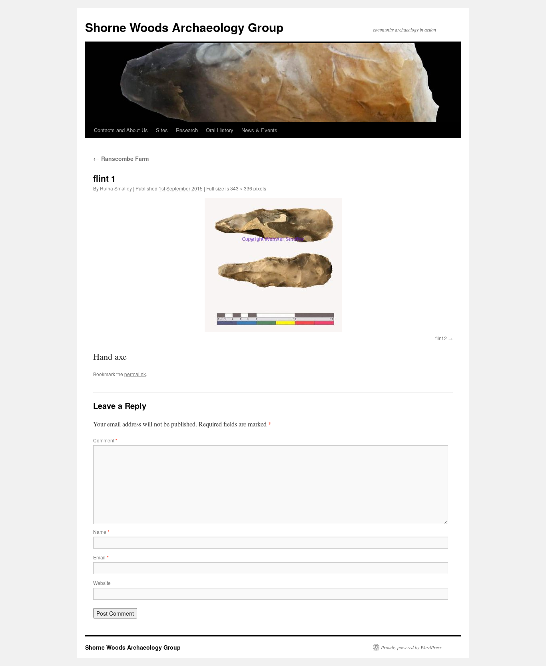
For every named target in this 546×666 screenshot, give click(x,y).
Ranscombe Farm (121, 159)
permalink (135, 374)
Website (102, 582)
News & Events (259, 130)
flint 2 (441, 338)
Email (101, 557)
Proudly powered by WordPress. (412, 647)
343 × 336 (241, 188)
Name (101, 531)
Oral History (219, 130)
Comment (105, 440)
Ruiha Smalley (116, 188)
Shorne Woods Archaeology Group (184, 27)
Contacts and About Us (121, 130)
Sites (162, 130)
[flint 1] (273, 265)
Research (187, 130)
